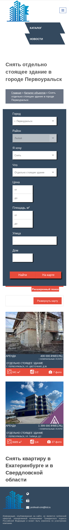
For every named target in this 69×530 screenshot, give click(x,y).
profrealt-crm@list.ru (40, 507)
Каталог (36, 27)
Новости (36, 39)
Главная (16, 92)
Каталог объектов (34, 92)
